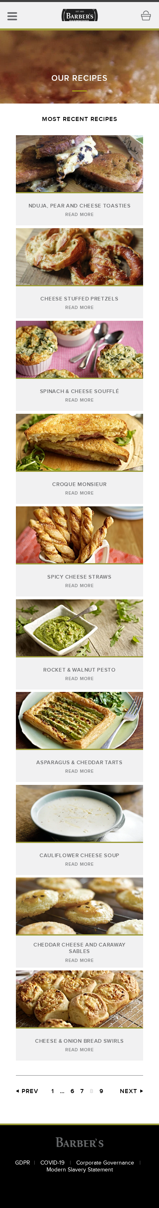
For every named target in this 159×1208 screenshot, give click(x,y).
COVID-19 (53, 1163)
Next (128, 1091)
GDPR (22, 1163)
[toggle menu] (12, 15)
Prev (30, 1091)
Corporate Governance (106, 1163)
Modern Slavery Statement (79, 1170)
